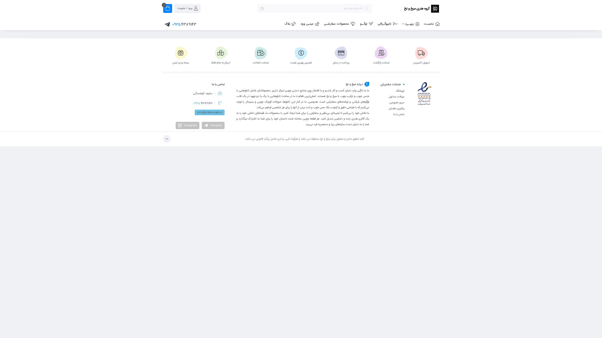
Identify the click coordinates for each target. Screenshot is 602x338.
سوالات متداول (396, 97)
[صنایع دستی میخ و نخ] (408, 9)
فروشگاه (400, 91)
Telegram (215, 125)
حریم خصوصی (397, 103)
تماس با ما (398, 114)
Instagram (190, 125)
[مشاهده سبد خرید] (168, 9)
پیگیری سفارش (396, 109)
